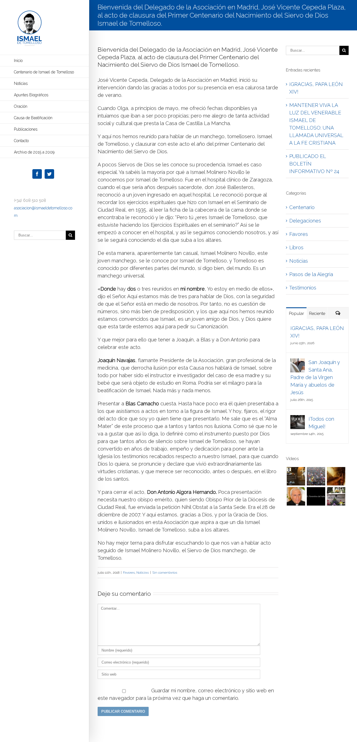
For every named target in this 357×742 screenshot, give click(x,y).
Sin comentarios (164, 573)
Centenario (302, 207)
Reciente (317, 313)
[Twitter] (49, 174)
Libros (296, 247)
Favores (129, 573)
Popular (296, 313)
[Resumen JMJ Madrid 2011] (316, 476)
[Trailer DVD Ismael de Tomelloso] (336, 476)
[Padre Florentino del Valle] (316, 496)
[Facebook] (37, 174)
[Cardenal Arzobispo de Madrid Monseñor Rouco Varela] (296, 496)
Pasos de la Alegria (311, 274)
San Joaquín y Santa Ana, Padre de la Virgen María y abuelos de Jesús (315, 377)
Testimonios (302, 288)
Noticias (142, 573)
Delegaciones (305, 221)
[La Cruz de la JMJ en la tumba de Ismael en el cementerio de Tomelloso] (336, 496)
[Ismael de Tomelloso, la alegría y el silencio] (296, 476)
